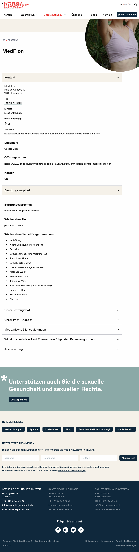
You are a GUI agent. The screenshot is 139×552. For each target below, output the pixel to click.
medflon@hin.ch (13, 112)
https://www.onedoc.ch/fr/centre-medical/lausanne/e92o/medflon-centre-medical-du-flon (52, 133)
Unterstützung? (53, 15)
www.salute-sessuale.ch (107, 509)
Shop (94, 15)
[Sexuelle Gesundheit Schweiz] (15, 5)
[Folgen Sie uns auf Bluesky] (73, 530)
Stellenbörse (51, 429)
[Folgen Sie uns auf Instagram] (65, 530)
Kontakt (107, 15)
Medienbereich (125, 429)
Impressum (107, 541)
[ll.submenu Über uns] (84, 15)
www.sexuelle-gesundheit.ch (17, 509)
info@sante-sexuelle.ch (60, 505)
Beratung (13, 40)
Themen (7, 15)
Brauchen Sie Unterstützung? (94, 429)
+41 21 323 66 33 (13, 102)
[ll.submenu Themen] (14, 15)
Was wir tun (28, 15)
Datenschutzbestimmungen (72, 470)
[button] (133, 545)
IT (130, 4)
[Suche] (135, 4)
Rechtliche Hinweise (126, 541)
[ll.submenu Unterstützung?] (65, 15)
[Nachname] (59, 459)
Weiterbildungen (13, 429)
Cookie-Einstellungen (125, 545)
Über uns (76, 15)
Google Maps (11, 148)
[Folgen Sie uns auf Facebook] (58, 530)
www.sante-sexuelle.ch (60, 509)
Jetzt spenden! (19, 399)
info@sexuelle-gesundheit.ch (17, 505)
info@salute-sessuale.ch (107, 505)
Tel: (13, 500)
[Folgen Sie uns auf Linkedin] (81, 530)
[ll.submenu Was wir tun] (37, 15)
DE (121, 4)
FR (125, 4)
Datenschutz (91, 541)
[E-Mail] (98, 459)
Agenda (34, 429)
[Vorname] (20, 459)
